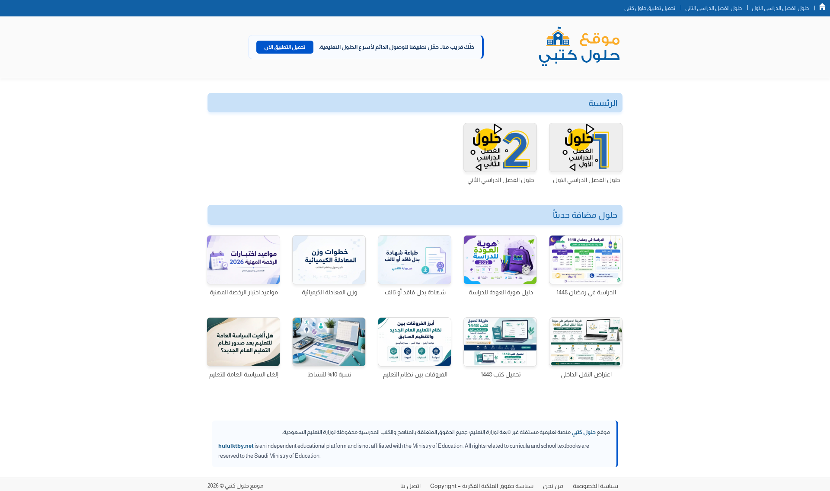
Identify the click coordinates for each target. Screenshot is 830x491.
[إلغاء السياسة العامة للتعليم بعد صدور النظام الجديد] (243, 342)
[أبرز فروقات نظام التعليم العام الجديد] (414, 342)
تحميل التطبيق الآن (285, 47)
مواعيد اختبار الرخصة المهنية (244, 292)
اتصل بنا (410, 485)
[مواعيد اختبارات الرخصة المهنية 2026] (243, 259)
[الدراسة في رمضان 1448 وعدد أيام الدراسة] (585, 259)
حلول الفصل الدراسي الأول (780, 8)
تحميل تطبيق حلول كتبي (649, 8)
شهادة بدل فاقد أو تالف (415, 292)
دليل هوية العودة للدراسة (501, 292)
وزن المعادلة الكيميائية (329, 292)
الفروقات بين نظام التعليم (415, 374)
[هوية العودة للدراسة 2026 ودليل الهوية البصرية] (500, 259)
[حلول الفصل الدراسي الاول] (585, 147)
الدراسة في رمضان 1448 (586, 292)
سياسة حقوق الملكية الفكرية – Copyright (481, 485)
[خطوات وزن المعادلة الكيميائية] (329, 259)
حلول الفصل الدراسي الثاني (713, 8)
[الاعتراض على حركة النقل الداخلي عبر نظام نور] (585, 342)
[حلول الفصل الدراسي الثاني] (500, 147)
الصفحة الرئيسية (822, 6)
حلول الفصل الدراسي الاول (586, 179)
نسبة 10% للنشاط (329, 374)
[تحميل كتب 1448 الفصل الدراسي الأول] (500, 342)
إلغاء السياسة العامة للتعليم (243, 374)
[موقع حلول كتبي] (579, 47)
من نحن (553, 485)
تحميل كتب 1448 (501, 374)
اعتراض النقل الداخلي (586, 374)
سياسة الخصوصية (595, 485)
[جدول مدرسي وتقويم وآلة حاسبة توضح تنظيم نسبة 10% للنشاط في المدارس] (329, 342)
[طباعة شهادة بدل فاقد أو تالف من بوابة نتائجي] (414, 259)
